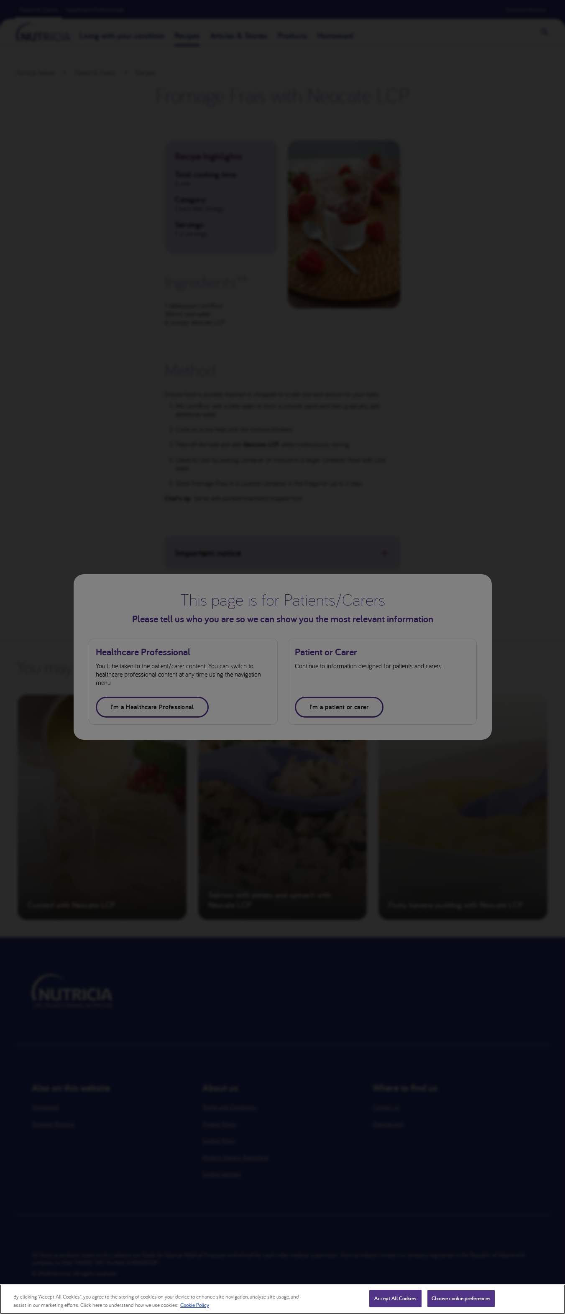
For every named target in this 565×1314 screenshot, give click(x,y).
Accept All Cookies (395, 1298)
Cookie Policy (194, 1305)
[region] (282, 1299)
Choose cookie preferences (461, 1298)
